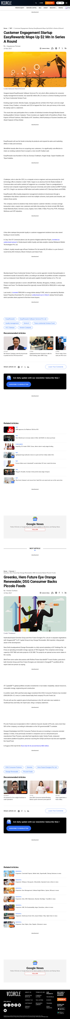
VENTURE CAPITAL (31, 7)
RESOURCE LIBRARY (39, 1004)
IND (58, 3)
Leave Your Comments (55, 367)
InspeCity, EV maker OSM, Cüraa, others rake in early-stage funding (34, 446)
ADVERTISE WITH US (28, 996)
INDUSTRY (53, 7)
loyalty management (12, 323)
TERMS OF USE (40, 992)
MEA (62, 3)
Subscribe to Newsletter (18, 384)
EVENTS (48, 1000)
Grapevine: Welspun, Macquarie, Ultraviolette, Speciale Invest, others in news (36, 882)
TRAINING (49, 1003)
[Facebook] (59, 48)
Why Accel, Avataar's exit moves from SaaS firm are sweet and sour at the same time (38, 480)
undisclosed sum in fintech (40, 295)
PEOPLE (61, 7)
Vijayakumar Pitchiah (13, 46)
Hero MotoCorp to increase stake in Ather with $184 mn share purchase (35, 438)
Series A (26, 323)
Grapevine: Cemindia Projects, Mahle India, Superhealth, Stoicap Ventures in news (38, 873)
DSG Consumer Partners (14, 767)
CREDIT (46, 7)
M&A (40, 7)
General (11, 571)
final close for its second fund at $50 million (35, 746)
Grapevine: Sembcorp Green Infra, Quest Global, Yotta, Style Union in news (36, 916)
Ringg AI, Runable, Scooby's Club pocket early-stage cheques (32, 471)
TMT (10, 28)
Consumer (19, 444)
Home (5, 28)
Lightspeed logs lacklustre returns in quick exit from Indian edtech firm (34, 455)
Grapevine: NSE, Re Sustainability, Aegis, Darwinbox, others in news (34, 907)
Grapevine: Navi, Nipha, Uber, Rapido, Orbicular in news (31, 924)
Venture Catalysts (25, 327)
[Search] (36, 3)
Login (41, 3)
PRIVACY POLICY (27, 1007)
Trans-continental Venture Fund (44, 323)
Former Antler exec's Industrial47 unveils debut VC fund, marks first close (35, 463)
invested (15, 292)
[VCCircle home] (6, 3)
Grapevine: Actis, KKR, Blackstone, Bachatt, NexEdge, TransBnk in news (35, 899)
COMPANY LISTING (39, 996)
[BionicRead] (52, 48)
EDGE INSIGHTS (49, 1007)
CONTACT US (29, 1000)
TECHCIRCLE (50, 997)
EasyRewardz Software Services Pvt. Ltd (33, 319)
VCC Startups (10, 327)
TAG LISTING (39, 1000)
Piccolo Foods (28, 771)
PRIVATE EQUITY (19, 7)
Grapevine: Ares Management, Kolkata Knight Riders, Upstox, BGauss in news (37, 890)
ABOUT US (28, 992)
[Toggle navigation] (66, 3)
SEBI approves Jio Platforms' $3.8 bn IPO (26, 429)
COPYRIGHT (28, 1003)
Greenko (29, 767)
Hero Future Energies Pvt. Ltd (47, 767)
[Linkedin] (65, 48)
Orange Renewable (12, 771)
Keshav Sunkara (12, 590)
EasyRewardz (10, 319)
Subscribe (49, 3)
